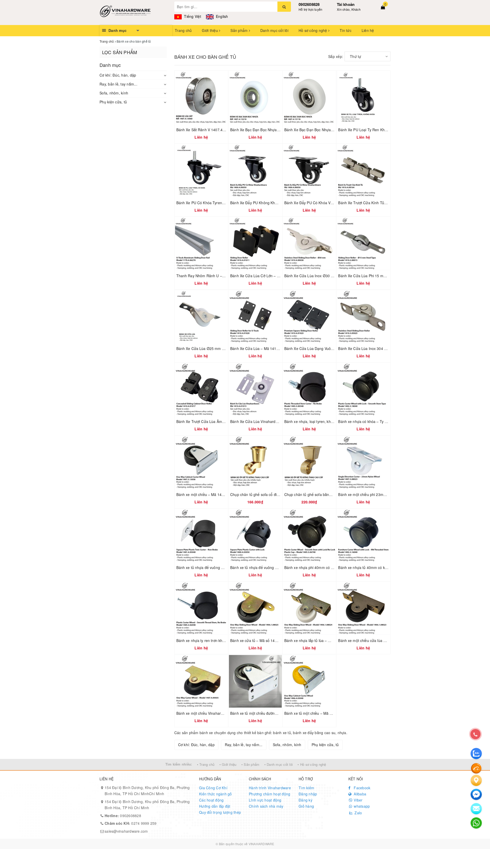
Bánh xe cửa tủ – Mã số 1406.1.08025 (261, 640)
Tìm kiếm (306, 787)
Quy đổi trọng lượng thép (220, 812)
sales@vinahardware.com (126, 831)
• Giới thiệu (228, 764)
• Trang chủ (206, 764)
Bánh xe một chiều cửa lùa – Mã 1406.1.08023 (376, 640)
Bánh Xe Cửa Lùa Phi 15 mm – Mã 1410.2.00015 (379, 275)
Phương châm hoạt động (269, 793)
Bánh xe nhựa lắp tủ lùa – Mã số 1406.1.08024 (323, 640)
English (221, 16)
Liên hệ (368, 30)
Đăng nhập (308, 793)
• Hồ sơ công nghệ (312, 764)
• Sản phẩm (250, 764)
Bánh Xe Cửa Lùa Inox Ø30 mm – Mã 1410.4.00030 (327, 275)
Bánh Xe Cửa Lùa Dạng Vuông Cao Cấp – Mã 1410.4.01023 (334, 348)
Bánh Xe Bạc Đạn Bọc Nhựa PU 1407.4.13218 (268, 129)
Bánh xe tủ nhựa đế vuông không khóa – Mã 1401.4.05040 (225, 567)
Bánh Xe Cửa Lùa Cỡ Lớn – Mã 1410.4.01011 (268, 275)
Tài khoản (345, 4)
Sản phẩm (239, 30)
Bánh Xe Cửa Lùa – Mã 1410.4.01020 (261, 348)
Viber (358, 800)
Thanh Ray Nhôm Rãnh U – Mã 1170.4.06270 (214, 275)
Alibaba (359, 793)
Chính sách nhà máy (266, 806)
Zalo (357, 812)
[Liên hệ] (476, 780)
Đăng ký (305, 800)
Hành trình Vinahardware (270, 787)
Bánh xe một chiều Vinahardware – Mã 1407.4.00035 (220, 713)
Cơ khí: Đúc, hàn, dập (118, 75)
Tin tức (345, 30)
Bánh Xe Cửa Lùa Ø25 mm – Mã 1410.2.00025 (215, 348)
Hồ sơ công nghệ (313, 30)
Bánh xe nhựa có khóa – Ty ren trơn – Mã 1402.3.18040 (384, 421)
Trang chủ (183, 30)
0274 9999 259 (131, 823)
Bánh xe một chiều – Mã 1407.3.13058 (208, 494)
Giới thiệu (210, 30)
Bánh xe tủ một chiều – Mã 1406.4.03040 (318, 713)
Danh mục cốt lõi (274, 30)
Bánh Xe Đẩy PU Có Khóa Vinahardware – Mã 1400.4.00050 (334, 202)
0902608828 (309, 4)
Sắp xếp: (335, 56)
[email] (476, 794)
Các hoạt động (211, 800)
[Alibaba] (476, 767)
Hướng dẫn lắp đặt (214, 806)
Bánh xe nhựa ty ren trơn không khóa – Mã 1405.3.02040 (223, 640)
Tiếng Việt (192, 16)
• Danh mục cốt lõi (278, 764)
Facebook (361, 787)
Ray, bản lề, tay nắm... (118, 84)
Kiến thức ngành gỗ (215, 793)
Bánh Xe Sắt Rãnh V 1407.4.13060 (205, 129)
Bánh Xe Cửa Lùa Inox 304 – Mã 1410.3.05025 (377, 348)
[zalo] (476, 753)
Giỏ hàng (306, 806)
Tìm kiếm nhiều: (178, 764)
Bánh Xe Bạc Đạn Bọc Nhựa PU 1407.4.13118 (322, 129)
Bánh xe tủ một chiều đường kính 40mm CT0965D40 (273, 713)
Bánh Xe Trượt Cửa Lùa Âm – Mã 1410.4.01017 (215, 421)
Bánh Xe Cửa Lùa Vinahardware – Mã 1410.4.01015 (273, 421)
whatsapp (361, 806)
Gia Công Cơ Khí (213, 787)
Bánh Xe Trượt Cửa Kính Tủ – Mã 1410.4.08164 (377, 202)
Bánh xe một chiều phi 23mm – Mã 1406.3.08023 (379, 494)
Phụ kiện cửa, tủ (113, 101)
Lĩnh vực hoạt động (265, 800)
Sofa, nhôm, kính (114, 92)
